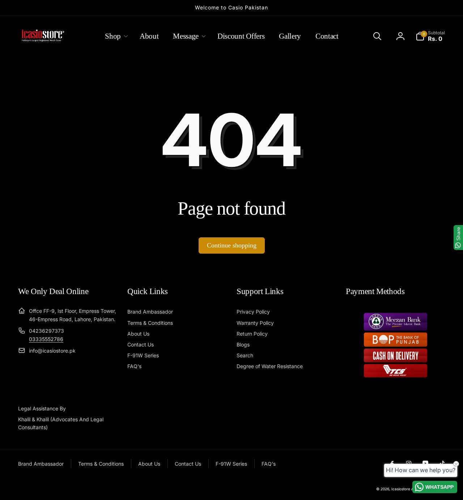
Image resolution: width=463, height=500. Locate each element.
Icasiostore (400, 489)
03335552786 (46, 339)
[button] (115, 36)
